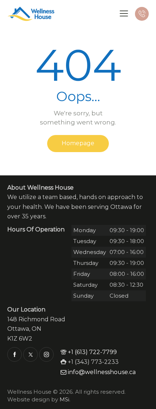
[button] (124, 13)
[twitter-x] (30, 354)
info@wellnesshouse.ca (102, 372)
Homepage (78, 143)
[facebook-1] (14, 354)
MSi (64, 399)
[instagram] (46, 354)
